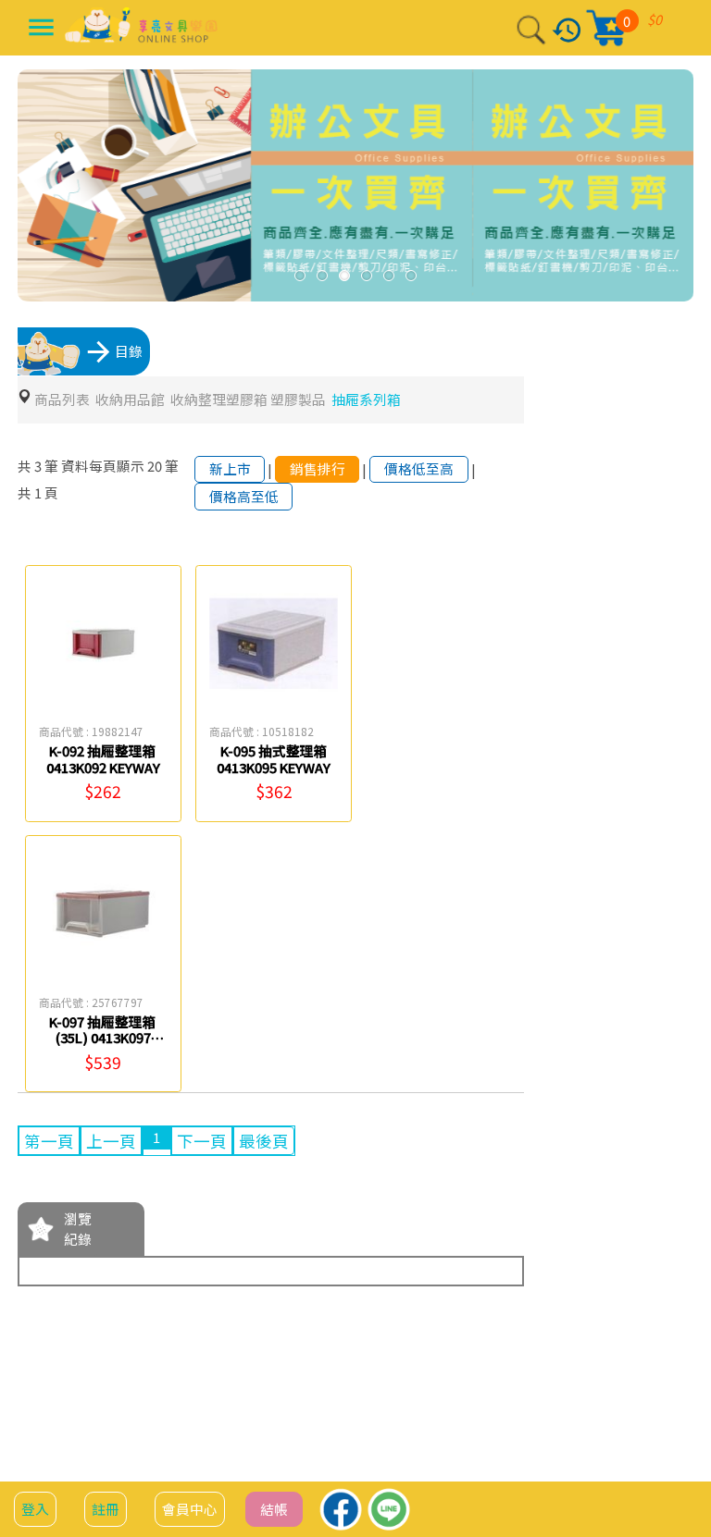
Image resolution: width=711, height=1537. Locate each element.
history (567, 30)
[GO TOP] (675, 1465)
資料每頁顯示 (102, 465)
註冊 (105, 1509)
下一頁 (202, 1140)
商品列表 (62, 399)
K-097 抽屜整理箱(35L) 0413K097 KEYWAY (102, 1038)
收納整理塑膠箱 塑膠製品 (248, 399)
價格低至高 (419, 468)
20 (154, 465)
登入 (35, 1509)
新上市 (230, 468)
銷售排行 (317, 468)
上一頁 (111, 1140)
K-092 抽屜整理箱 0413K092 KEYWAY (103, 759)
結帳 (274, 1509)
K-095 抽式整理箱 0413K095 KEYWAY (274, 759)
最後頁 (264, 1140)
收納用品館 (130, 399)
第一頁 (49, 1140)
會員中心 (190, 1509)
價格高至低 (244, 496)
